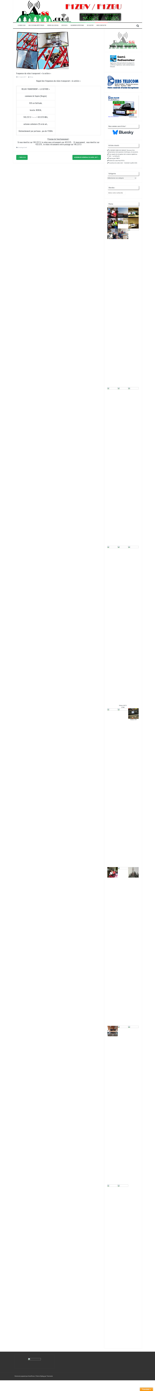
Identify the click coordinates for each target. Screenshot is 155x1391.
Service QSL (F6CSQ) (52, 25)
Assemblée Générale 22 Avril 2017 (86, 157)
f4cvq (31, 77)
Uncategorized (22, 147)
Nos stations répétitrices (36, 25)
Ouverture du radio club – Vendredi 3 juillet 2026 (123, 163)
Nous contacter (101, 25)
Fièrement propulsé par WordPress (25, 1376)
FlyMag (42, 1376)
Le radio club (21, 25)
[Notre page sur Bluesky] (123, 132)
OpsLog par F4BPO (114, 158)
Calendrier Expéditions (77, 25)
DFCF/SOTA (64, 25)
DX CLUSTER (90, 25)
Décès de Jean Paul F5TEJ (117, 160)
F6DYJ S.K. (22, 157)
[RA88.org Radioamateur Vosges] (69, 11)
